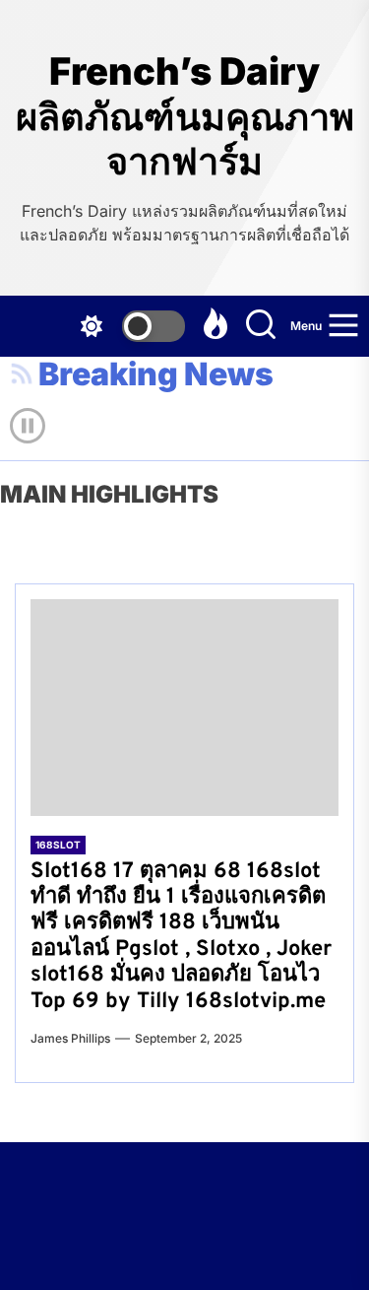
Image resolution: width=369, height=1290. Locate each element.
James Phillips (70, 1038)
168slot (58, 844)
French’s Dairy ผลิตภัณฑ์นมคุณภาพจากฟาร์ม (185, 116)
